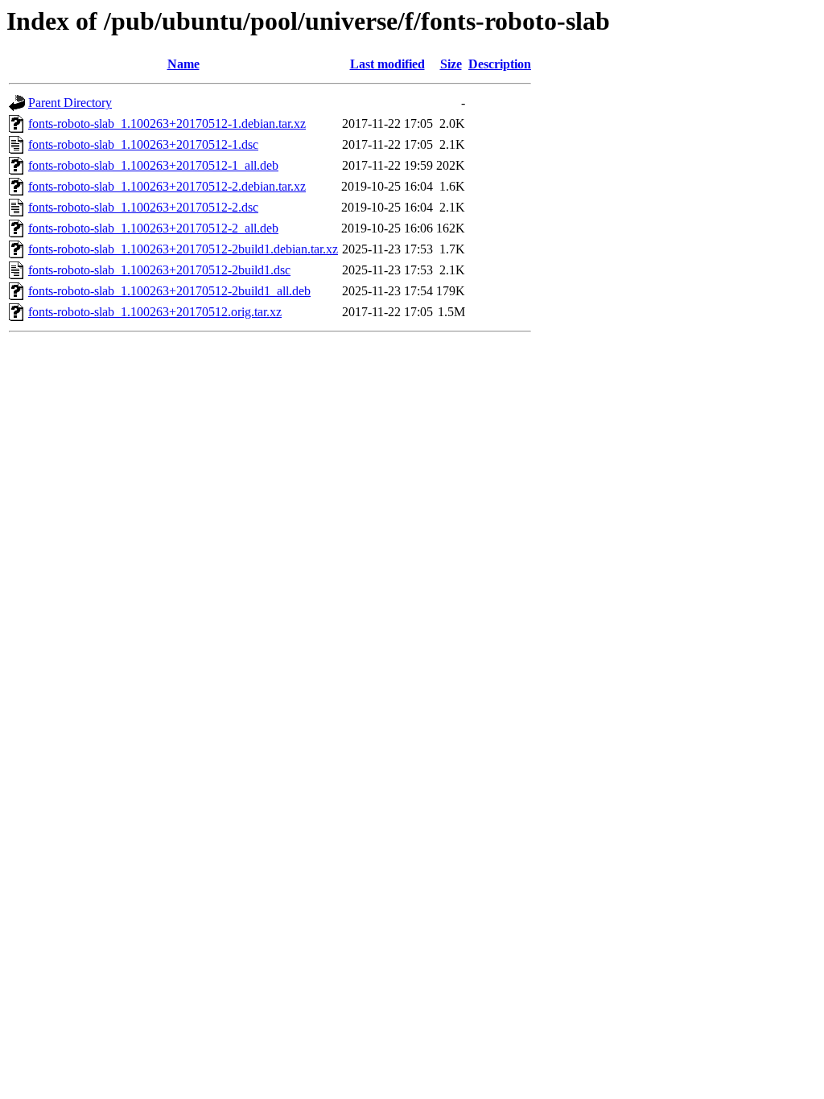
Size (451, 64)
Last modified (387, 64)
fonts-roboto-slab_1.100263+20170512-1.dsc (143, 144)
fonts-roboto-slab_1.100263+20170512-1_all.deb (153, 165)
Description (499, 64)
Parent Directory (70, 102)
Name (183, 64)
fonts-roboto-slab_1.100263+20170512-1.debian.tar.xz (167, 123)
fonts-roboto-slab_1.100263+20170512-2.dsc (143, 207)
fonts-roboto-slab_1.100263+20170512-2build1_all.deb (169, 291)
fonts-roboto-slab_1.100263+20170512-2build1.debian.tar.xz (183, 249)
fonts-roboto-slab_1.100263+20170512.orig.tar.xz (155, 312)
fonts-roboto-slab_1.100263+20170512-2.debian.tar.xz (167, 186)
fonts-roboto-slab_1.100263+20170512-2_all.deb (153, 228)
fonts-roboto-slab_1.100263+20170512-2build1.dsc (159, 270)
